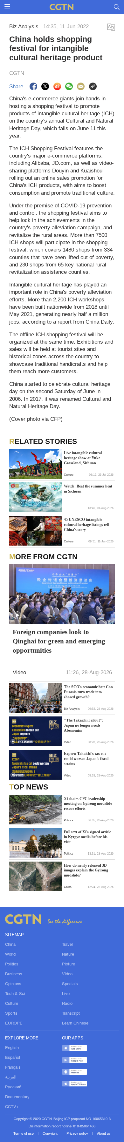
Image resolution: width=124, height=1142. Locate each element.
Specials (70, 984)
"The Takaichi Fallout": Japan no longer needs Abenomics (83, 725)
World (10, 954)
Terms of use (24, 1133)
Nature (68, 954)
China (10, 945)
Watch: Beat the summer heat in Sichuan (88, 489)
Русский (13, 1087)
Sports (11, 1013)
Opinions (13, 984)
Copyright (51, 1133)
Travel (67, 945)
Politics (11, 964)
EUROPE (14, 1023)
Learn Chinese (75, 1023)
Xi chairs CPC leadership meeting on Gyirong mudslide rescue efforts (88, 803)
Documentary (17, 1097)
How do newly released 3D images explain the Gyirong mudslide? (86, 870)
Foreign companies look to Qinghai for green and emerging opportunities (59, 641)
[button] (13, 507)
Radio (67, 1004)
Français (13, 1067)
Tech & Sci (15, 994)
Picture (68, 964)
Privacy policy (77, 1133)
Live (66, 994)
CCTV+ (12, 1107)
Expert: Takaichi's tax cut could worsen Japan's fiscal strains (86, 758)
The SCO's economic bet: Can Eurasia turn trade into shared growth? (88, 692)
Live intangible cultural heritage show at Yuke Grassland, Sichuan (83, 458)
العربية (11, 1077)
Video (67, 974)
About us (104, 1133)
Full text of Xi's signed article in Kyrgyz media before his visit (87, 837)
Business (13, 974)
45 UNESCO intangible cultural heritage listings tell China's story (86, 524)
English (12, 1048)
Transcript (71, 1013)
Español (12, 1058)
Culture (11, 1004)
